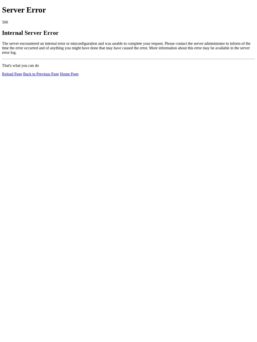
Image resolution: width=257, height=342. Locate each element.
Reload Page (12, 74)
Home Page (69, 74)
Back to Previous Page (41, 74)
